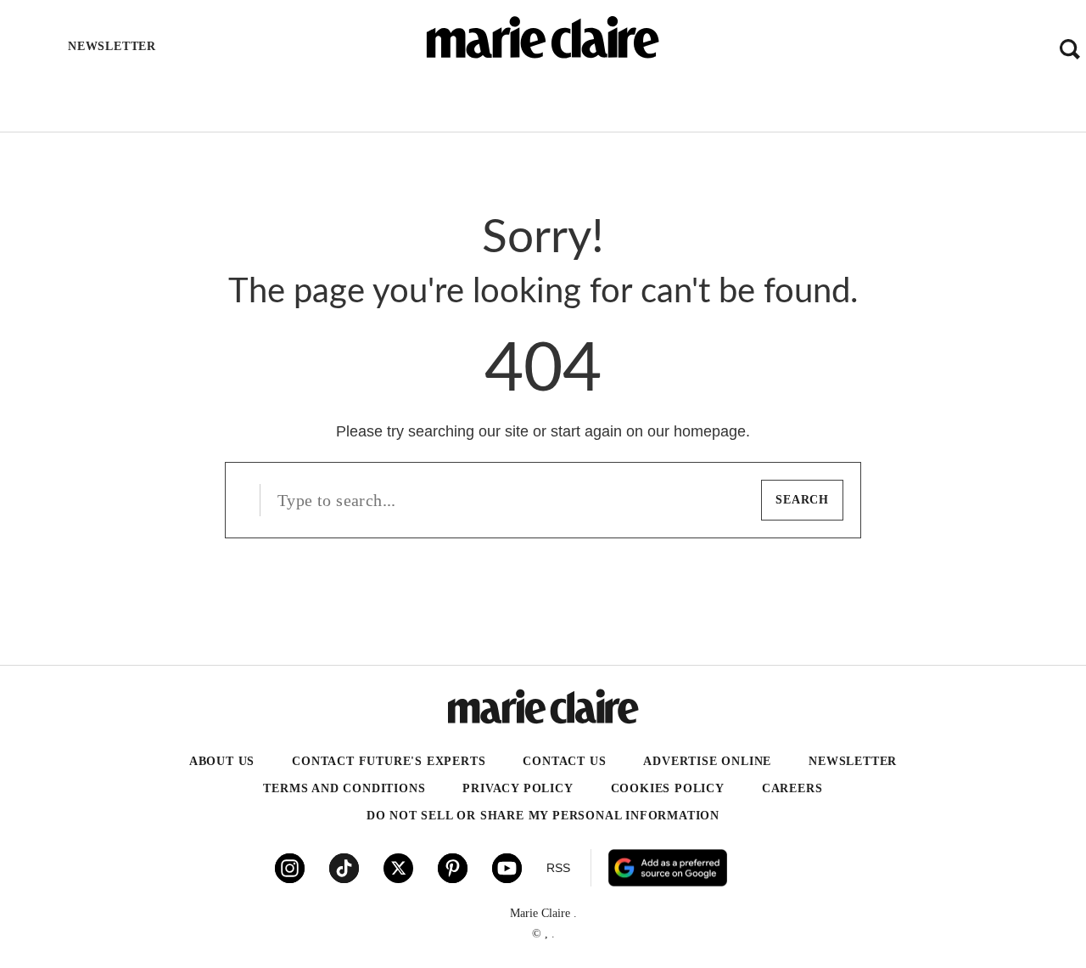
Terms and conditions (344, 788)
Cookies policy (668, 788)
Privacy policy (517, 788)
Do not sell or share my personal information (543, 815)
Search (802, 499)
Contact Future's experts (388, 761)
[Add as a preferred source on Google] (770, 867)
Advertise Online (707, 761)
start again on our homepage (648, 431)
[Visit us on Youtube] (507, 868)
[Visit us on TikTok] (344, 868)
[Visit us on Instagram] (290, 868)
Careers (792, 788)
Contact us (564, 761)
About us (222, 761)
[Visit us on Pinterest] (452, 868)
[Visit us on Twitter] (398, 868)
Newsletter (853, 761)
